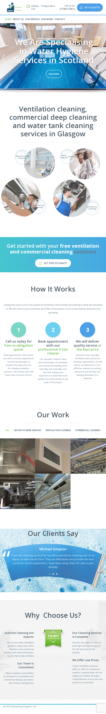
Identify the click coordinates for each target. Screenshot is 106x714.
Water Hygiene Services (27, 430)
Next (102, 57)
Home (8, 19)
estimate (85, 251)
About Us (18, 19)
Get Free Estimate (55, 263)
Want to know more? (54, 74)
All (7, 430)
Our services (32, 19)
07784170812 (67, 8)
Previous (3, 57)
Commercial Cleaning (87, 430)
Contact (59, 19)
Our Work (47, 19)
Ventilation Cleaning (58, 430)
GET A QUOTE (92, 7)
